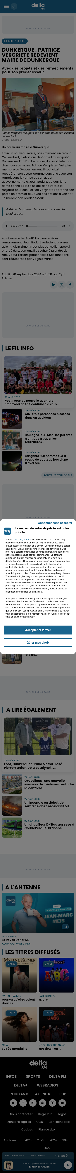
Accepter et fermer (38, 630)
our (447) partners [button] (23, 539)
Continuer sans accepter (55, 523)
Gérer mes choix (38, 642)
